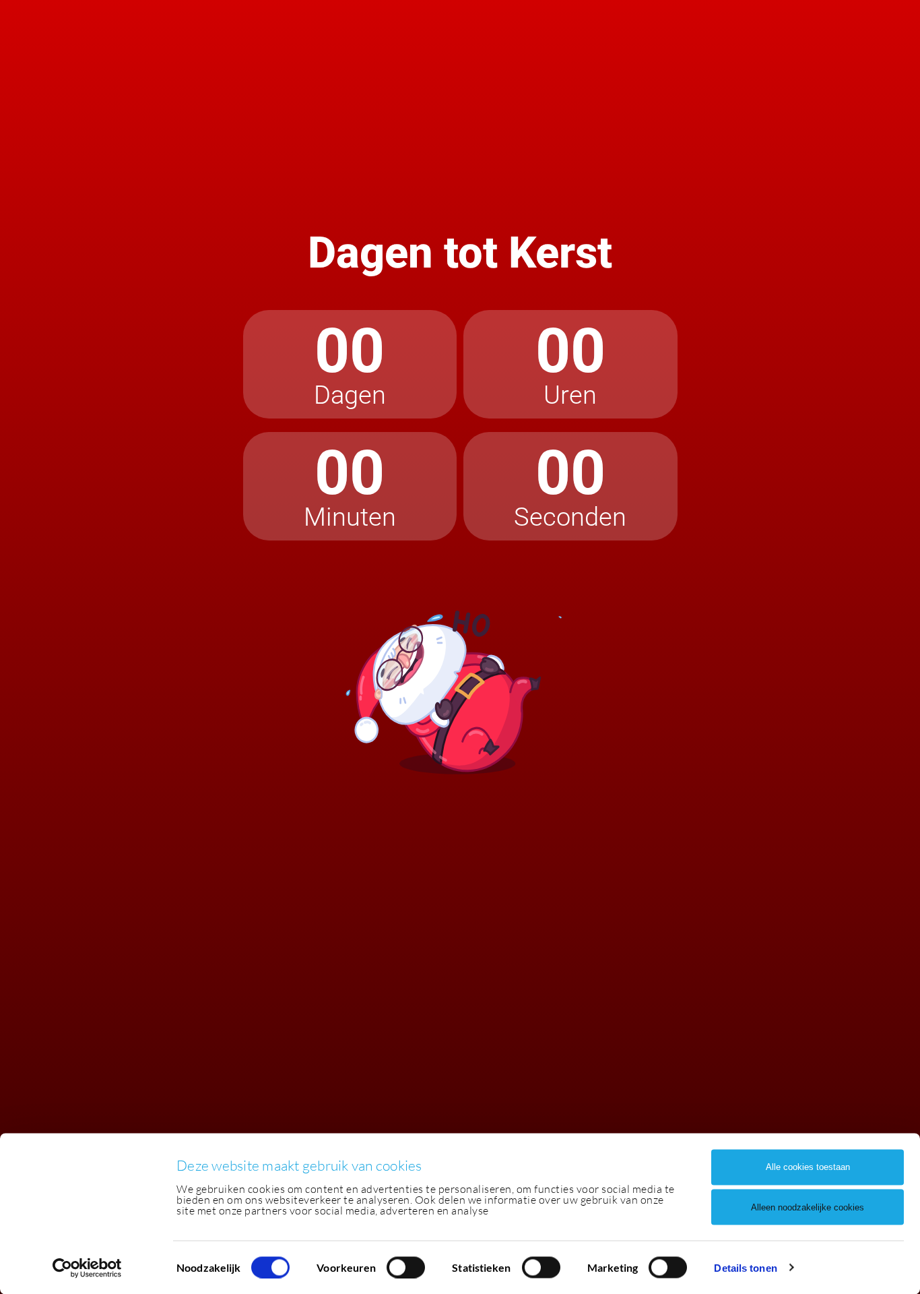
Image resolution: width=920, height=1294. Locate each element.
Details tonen (745, 1267)
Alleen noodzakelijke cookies (807, 1207)
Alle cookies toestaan (808, 1167)
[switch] (406, 1267)
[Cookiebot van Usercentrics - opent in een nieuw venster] (87, 1268)
